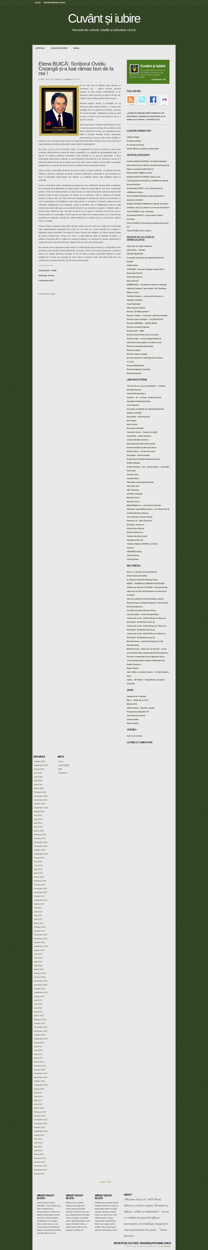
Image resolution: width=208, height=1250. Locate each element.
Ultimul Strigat (133, 137)
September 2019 (41, 808)
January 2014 (39, 1070)
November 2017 (40, 892)
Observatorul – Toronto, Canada (140, 708)
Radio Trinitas (133, 668)
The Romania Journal (136, 716)
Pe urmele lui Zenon (135, 145)
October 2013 (39, 1081)
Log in (60, 761)
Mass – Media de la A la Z (138, 700)
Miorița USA (132, 704)
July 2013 (38, 1093)
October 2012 (39, 1127)
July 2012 (38, 1139)
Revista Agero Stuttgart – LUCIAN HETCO (145, 319)
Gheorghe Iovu (133, 486)
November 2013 (40, 1077)
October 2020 (39, 761)
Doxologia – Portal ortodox (138, 455)
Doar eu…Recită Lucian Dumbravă (142, 572)
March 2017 (39, 923)
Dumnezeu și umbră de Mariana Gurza (143, 459)
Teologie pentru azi (135, 540)
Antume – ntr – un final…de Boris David (144, 397)
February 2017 (40, 927)
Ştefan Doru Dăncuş (135, 528)
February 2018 (40, 881)
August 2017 (39, 904)
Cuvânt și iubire (104, 18)
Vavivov (130, 548)
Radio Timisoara (134, 664)
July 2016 (38, 954)
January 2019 (39, 838)
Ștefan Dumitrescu (135, 532)
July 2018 (38, 862)
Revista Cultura (133, 350)
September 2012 (41, 1131)
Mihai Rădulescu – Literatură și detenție (144, 505)
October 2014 (39, 1035)
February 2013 (40, 1112)
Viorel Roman (133, 559)
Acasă (38, 2)
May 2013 (38, 1100)
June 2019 (38, 819)
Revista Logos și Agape (137, 354)
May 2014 (38, 1054)
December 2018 (40, 842)
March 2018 (39, 877)
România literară (134, 373)
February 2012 (40, 1158)
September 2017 (41, 900)
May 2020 (38, 781)
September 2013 (41, 1085)
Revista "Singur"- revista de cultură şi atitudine (147, 316)
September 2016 (41, 946)
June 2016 (38, 958)
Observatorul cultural (136, 308)
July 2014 (38, 1046)
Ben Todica (131, 421)
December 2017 (40, 889)
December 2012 (40, 1120)
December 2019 (40, 796)
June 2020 (38, 777)
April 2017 (38, 919)
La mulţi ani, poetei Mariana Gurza (141, 610)
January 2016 (39, 977)
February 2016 (40, 973)
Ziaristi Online (133, 719)
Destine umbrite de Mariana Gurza (141, 448)
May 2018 (38, 869)
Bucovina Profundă (135, 428)
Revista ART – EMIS (135, 331)
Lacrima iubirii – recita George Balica (143, 614)
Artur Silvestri (133, 405)
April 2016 (38, 966)
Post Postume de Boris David (139, 517)
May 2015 (38, 1008)
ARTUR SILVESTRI (135, 254)
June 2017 (38, 912)
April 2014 (38, 1058)
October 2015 (39, 989)
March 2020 (39, 788)
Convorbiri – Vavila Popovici (139, 436)
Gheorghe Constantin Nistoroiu (140, 482)
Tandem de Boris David (137, 536)
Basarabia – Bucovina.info (138, 417)
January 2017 (39, 931)
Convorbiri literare (135, 277)
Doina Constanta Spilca (137, 576)
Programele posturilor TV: (138, 712)
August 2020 (39, 769)
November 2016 (40, 939)
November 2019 (40, 800)
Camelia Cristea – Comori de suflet (142, 432)
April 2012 (38, 1150)
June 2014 (38, 1050)
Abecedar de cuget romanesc (140, 246)
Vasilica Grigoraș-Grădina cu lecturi (142, 544)
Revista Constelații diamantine (140, 346)
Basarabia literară (135, 273)
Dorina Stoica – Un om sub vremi (141, 451)
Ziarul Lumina (133, 723)
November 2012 (40, 1124)
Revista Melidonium (135, 366)
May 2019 (38, 823)
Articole (40, 48)
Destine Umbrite (134, 141)
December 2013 (40, 1073)
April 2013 (38, 1104)
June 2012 (38, 1143)
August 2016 (39, 950)
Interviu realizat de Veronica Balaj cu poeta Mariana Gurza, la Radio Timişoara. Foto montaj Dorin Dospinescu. (147, 603)
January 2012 (39, 1162)
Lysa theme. (166, 1246)
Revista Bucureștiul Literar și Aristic (143, 335)
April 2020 (38, 785)
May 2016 (38, 962)
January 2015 (39, 1023)
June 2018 (38, 865)
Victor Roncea (133, 555)
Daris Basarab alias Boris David (141, 444)
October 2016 (39, 942)
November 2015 (40, 985)
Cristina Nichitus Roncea (137, 440)
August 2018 (39, 858)
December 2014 (40, 1027)
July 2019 (38, 815)
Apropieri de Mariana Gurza (139, 401)
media (76, 48)
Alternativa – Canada (136, 250)
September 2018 (41, 854)
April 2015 (38, 1012)
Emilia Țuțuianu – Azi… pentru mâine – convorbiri (148, 467)
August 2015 (39, 996)
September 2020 (41, 765)
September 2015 (41, 992)
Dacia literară (133, 281)
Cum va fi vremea (134, 736)
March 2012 (39, 1154)
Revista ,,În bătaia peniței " (138, 312)
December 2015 (40, 981)
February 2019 (40, 835)
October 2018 (39, 850)
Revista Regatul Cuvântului (138, 369)
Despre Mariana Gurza (54, 2)
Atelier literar (132, 265)
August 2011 (39, 1174)
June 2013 (38, 1096)
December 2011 (40, 1166)
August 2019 (39, 811)
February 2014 (40, 1066)
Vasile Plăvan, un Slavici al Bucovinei (143, 149)
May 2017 (38, 915)
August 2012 (39, 1135)
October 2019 (39, 804)
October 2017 (39, 896)
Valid (63, 765)
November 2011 (40, 1170)
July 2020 (38, 773)
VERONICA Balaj (134, 552)
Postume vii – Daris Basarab (139, 521)
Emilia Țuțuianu (133, 463)
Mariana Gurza (133, 498)
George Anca (132, 474)
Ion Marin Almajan (134, 494)
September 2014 (41, 1039)
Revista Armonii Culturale (138, 327)
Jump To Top (105, 1182)
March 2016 (39, 969)
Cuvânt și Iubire (152, 66)
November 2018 (40, 846)
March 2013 (39, 1108)
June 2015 (38, 1004)
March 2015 (39, 1016)
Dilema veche (133, 292)
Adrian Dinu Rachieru (136, 394)
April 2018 (38, 873)
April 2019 (38, 827)
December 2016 (40, 935)
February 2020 (40, 792)
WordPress (62, 773)
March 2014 (39, 1062)
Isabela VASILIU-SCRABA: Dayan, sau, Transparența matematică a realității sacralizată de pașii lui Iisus (147, 181)
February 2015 (40, 1020)
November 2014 (40, 1031)
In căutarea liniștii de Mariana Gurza (142, 580)
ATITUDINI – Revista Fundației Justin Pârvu (145, 269)
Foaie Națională (133, 304)
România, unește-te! (135, 525)
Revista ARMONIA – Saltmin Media (142, 323)
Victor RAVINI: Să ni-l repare (139, 231)
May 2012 (38, 1147)
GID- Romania (133, 490)
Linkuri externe (59, 48)
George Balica (133, 478)
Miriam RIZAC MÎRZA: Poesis (139, 173)
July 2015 (38, 1000)
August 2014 (39, 1043)
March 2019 (39, 831)
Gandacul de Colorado (136, 696)
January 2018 (39, 885)
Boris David (132, 424)
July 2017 (38, 908)
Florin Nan (131, 471)
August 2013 (39, 1089)
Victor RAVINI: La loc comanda (140, 211)
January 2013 (39, 1116)
